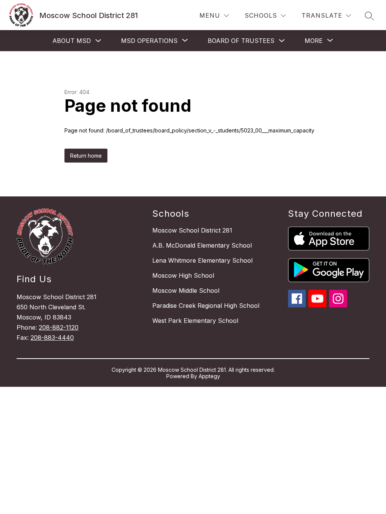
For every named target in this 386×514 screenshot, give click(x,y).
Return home (86, 155)
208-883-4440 (52, 337)
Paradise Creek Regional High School (205, 305)
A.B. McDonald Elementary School (202, 245)
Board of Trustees (241, 40)
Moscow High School (183, 275)
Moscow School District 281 (192, 230)
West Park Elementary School (195, 320)
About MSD (71, 40)
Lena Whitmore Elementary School (202, 260)
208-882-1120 (58, 327)
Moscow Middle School (185, 290)
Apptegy (209, 376)
